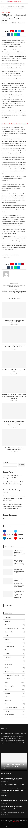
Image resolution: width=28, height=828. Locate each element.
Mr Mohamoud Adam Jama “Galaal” (11, 255)
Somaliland (15, 700)
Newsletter (14, 826)
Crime (15, 635)
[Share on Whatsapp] (15, 34)
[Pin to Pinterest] (22, 31)
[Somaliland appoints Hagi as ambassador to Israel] (14, 437)
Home (3, 6)
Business (15, 621)
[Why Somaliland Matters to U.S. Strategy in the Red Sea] (14, 310)
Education (15, 643)
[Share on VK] (12, 34)
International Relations (15, 675)
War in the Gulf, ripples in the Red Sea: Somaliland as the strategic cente (13, 484)
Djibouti (15, 639)
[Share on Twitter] (19, 31)
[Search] (26, 1)
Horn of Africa (15, 671)
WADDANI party (6, 257)
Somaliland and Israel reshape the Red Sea (19, 571)
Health (15, 668)
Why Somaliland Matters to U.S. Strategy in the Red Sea (19, 553)
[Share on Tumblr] (8, 34)
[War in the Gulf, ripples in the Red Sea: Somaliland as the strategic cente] (14, 334)
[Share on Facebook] (16, 31)
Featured (15, 657)
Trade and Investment (15, 707)
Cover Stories (15, 632)
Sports (15, 704)
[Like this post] (12, 31)
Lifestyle (15, 678)
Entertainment (15, 646)
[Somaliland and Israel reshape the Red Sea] (14, 359)
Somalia (15, 696)
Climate (15, 625)
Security (15, 693)
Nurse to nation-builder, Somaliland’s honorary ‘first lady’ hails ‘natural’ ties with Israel (14, 396)
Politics (15, 689)
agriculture (15, 617)
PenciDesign (16, 821)
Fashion (15, 653)
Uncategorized (15, 714)
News (15, 682)
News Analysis (15, 686)
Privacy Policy (21, 824)
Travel (15, 711)
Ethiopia (15, 650)
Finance (15, 661)
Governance (15, 664)
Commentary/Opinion (15, 628)
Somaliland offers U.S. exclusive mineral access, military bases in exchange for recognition (14, 423)
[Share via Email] (18, 34)
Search (5, 462)
